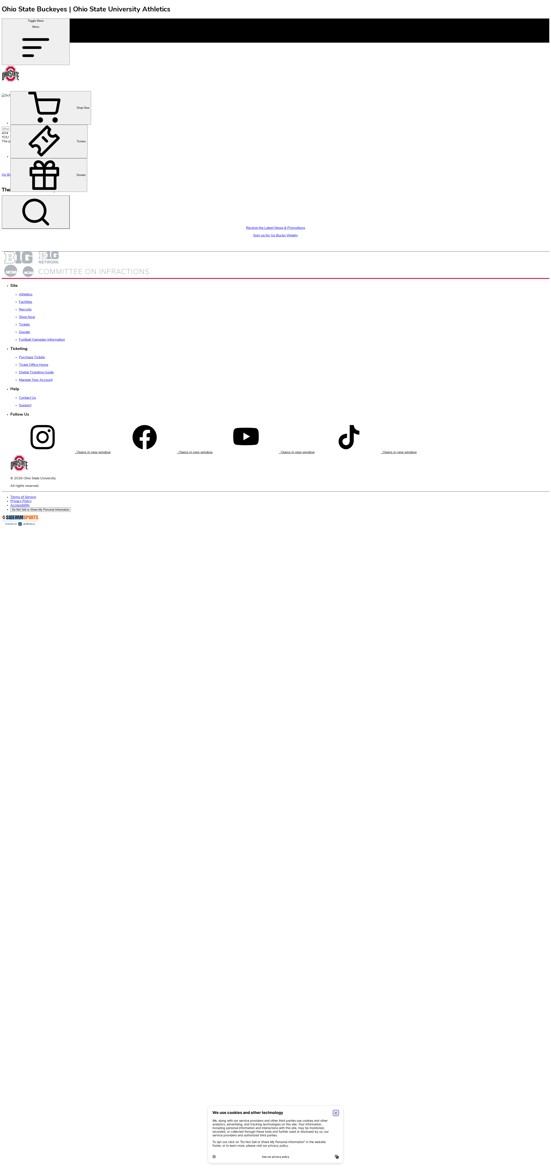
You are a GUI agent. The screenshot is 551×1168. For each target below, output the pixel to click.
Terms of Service (23, 497)
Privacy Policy (21, 501)
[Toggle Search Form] (36, 212)
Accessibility (20, 505)
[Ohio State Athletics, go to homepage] (11, 81)
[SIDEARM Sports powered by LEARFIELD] (20, 525)
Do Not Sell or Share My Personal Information (40, 509)
